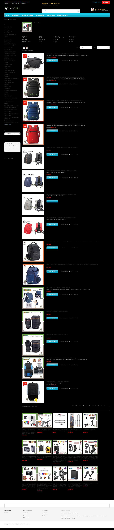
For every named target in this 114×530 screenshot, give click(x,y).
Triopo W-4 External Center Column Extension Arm (44, 430)
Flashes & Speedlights (9, 60)
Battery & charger (8, 31)
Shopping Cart (23, 3)
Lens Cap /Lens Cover (9, 72)
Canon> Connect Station (10, 46)
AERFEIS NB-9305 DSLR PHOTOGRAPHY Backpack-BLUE (61, 170)
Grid (24, 48)
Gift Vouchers (26, 517)
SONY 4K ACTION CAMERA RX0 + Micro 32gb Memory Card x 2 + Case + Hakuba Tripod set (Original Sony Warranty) (29, 485)
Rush (56, 43)
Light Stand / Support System (11, 78)
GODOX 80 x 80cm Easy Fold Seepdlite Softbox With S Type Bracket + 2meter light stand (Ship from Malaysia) (75, 458)
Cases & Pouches (8, 47)
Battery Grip (7, 33)
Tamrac (72, 39)
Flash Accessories (62, 15)
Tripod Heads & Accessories (11, 105)
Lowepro (41, 43)
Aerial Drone (7, 29)
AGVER (25, 36)
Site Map (25, 514)
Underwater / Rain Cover (10, 109)
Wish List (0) (14, 3)
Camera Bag (15, 15)
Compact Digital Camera (10, 51)
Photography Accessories (10, 90)
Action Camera (8, 27)
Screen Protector (8, 100)
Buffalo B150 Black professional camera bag (57, 381)
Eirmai (40, 36)
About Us (6, 512)
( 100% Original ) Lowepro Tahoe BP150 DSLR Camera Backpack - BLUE (64, 100)
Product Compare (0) (27, 50)
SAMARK (72, 36)
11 (98, 405)
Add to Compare (64, 60)
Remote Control (8, 96)
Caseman (25, 43)
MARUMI (6, 84)
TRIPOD (6, 104)
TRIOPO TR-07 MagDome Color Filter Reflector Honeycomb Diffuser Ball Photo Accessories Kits (28, 431)
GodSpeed (41, 38)
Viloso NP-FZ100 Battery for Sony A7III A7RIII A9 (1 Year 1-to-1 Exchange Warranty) (29, 458)
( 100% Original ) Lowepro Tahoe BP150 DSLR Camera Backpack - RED (64, 124)
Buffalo (25, 38)
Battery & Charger (27, 15)
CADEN (25, 39)
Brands (24, 515)
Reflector (6, 94)
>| (104, 405)
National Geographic (60, 38)
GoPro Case (42, 39)
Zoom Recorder (9, 158)
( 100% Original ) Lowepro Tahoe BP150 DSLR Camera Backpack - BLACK (65, 77)
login (18, 2)
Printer (6, 92)
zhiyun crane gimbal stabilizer (11, 122)
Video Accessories (8, 120)
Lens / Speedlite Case (9, 70)
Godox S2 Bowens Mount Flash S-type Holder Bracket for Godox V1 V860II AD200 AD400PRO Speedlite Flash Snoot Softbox (60, 485)
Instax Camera (7, 66)
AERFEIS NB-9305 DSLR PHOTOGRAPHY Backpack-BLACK (61, 147)
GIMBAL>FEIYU (8, 64)
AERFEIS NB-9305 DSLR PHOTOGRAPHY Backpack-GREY (61, 194)
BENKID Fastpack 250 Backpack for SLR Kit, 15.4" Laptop (61, 358)
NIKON (56, 39)
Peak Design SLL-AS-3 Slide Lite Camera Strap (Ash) (60, 430)
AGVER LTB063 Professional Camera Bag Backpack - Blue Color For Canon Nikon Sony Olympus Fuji (72, 264)
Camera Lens (51, 15)
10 (95, 405)
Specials (44, 515)
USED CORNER (8, 111)
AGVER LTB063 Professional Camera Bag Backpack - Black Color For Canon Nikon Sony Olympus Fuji (72, 241)
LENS (5, 68)
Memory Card (7, 86)
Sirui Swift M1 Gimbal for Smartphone (89, 430)
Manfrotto (57, 36)
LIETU (40, 41)
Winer (71, 41)
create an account (25, 2)
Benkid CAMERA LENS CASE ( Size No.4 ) (57, 334)
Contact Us (25, 512)
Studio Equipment (8, 102)
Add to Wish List (74, 60)
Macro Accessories (9, 82)
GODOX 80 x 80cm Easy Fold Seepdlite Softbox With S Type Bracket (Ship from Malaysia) (90, 458)
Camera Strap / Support (10, 44)
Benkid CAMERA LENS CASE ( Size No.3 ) (57, 311)
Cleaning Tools (8, 49)
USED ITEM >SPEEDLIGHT (11, 113)
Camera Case (26, 41)
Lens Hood (7, 76)
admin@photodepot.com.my (68, 518)
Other (56, 41)
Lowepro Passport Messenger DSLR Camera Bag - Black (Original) (63, 53)
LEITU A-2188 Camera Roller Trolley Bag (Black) (44, 457)
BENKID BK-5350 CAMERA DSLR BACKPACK (58, 287)
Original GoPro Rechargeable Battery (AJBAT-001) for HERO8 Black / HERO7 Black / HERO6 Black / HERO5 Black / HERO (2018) (75, 485)
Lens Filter (7, 74)
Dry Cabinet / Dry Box (9, 53)
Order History (45, 514)
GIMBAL (6, 62)
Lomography (7, 80)
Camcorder (7, 38)
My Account (7, 3)
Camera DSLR (40, 15)
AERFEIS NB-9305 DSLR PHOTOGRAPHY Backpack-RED (61, 217)
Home (7, 15)
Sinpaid (72, 38)
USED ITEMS (7, 115)
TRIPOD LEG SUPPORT (10, 107)
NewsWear (7, 88)
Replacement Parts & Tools (11, 98)
